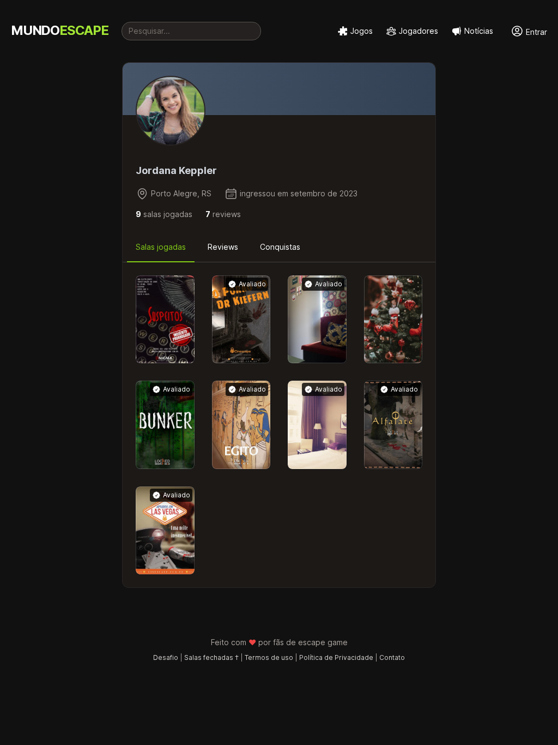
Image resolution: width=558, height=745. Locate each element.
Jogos (361, 30)
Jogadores (418, 30)
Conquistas (280, 246)
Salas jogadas (161, 246)
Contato (392, 657)
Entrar (535, 32)
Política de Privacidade (336, 657)
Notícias (478, 30)
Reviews (223, 246)
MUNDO (59, 30)
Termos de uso (269, 657)
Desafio (165, 657)
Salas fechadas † (211, 657)
